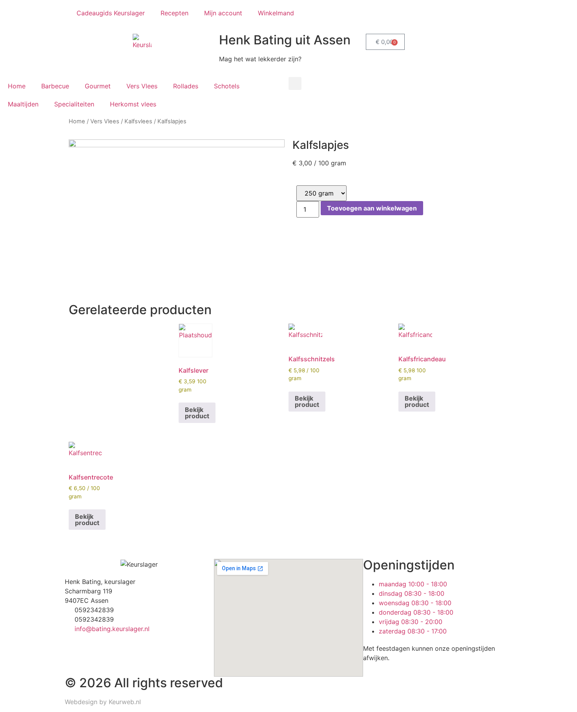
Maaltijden (23, 104)
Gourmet (98, 86)
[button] (294, 83)
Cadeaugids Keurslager (111, 13)
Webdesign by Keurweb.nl (103, 702)
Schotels (226, 86)
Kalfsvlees (138, 121)
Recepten (174, 13)
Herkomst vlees (133, 104)
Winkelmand (276, 13)
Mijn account (223, 13)
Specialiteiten (74, 104)
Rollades (185, 86)
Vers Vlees (141, 86)
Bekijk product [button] (197, 413)
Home (17, 86)
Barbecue (55, 86)
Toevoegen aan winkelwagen (372, 208)
